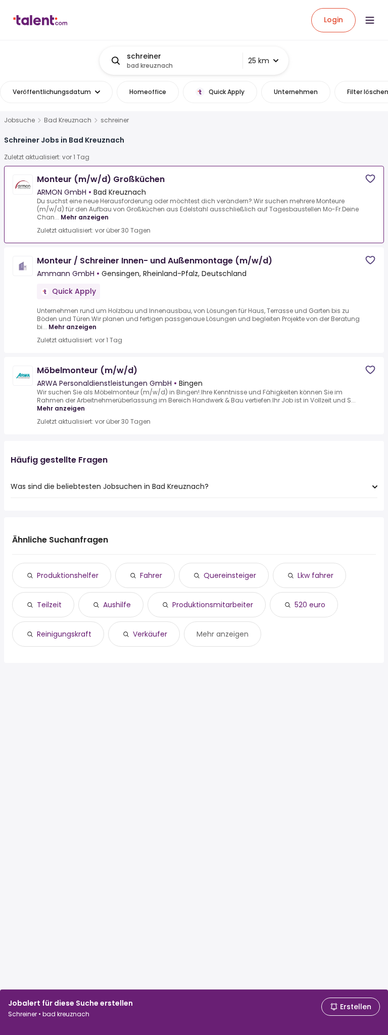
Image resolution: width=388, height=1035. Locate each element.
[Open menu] (370, 20)
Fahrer (151, 575)
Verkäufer (150, 634)
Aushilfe (117, 605)
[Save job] (370, 178)
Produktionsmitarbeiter (212, 605)
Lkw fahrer (315, 575)
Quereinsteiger (230, 575)
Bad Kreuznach (67, 120)
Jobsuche (19, 120)
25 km (258, 61)
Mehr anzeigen (85, 217)
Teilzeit (49, 605)
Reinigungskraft (64, 634)
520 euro (310, 605)
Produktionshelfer (68, 575)
